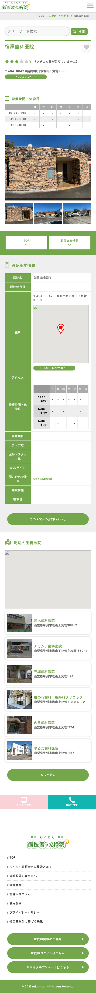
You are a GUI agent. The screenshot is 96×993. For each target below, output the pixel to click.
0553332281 (42, 479)
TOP (26, 241)
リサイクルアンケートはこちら (48, 967)
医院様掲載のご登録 (48, 939)
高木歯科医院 (44, 620)
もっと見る (47, 775)
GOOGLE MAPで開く (54, 368)
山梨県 (53, 16)
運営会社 (16, 885)
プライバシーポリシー (25, 912)
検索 (82, 31)
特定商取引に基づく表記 (26, 921)
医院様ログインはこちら (48, 953)
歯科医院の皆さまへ (23, 876)
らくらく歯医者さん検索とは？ (31, 867)
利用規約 (16, 903)
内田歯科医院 (44, 722)
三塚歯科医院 (44, 671)
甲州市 (65, 16)
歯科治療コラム (20, 894)
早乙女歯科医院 (46, 748)
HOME (40, 16)
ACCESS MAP (25, 77)
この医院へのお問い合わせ (48, 519)
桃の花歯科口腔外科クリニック (59, 697)
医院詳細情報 (70, 241)
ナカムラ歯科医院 (48, 646)
